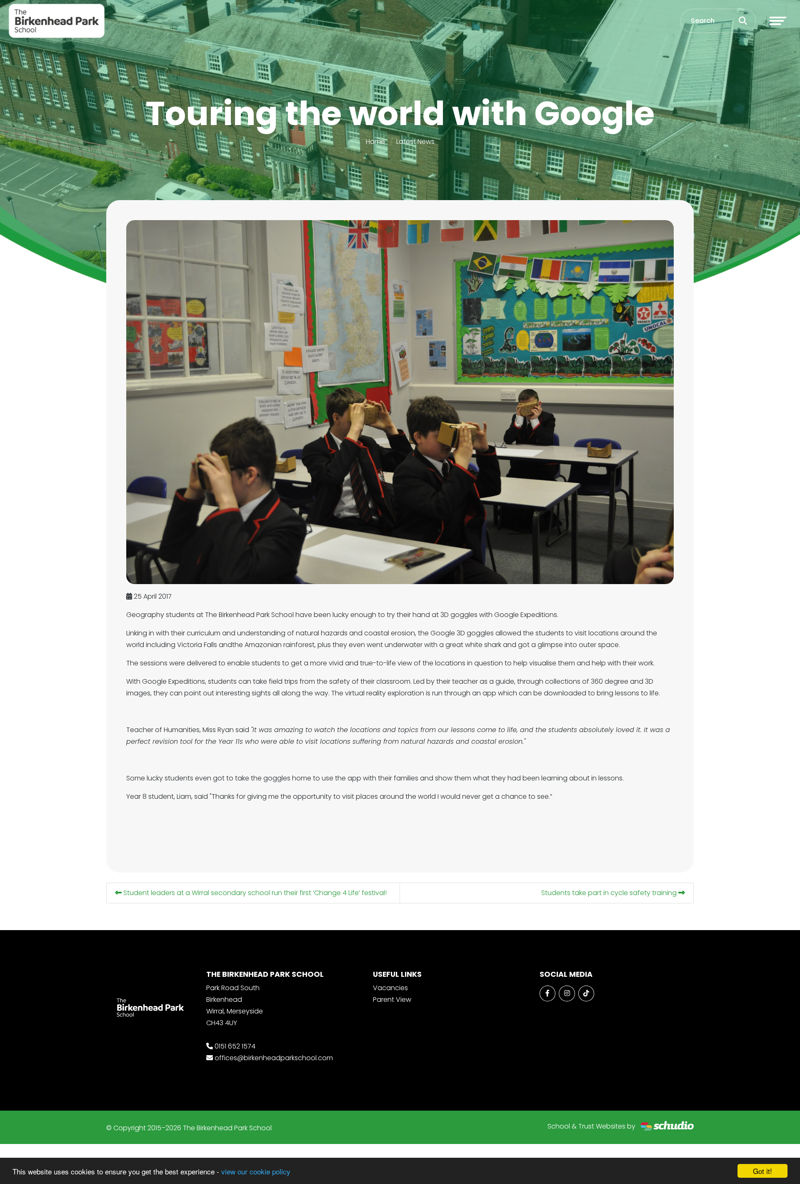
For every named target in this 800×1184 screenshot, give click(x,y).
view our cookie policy (255, 1171)
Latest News (415, 141)
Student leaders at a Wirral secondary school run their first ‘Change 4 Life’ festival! (254, 893)
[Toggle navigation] (778, 20)
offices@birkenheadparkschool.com (274, 1058)
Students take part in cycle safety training (609, 893)
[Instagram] (567, 993)
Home (375, 141)
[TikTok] (586, 993)
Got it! (762, 1171)
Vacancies (390, 988)
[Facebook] (547, 993)
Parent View (392, 999)
